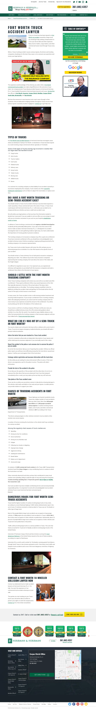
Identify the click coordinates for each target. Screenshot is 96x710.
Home (9, 18)
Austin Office (21, 655)
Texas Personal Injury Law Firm (20, 18)
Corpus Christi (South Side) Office (11, 681)
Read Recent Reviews (75, 72)
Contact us (38, 103)
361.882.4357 (80, 7)
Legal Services (37, 15)
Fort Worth (19, 93)
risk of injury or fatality (46, 479)
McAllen (40, 93)
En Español (34, 1)
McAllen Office (11, 693)
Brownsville (18, 95)
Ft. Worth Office (22, 674)
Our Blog (73, 15)
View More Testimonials (75, 57)
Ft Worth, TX (32, 18)
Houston (25, 93)
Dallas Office (21, 665)
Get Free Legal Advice (64, 7)
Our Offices (49, 15)
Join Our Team (42, 1)
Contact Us (83, 15)
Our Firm (11, 15)
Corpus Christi (33, 93)
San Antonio (28, 95)
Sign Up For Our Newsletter (63, 1)
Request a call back (57, 614)
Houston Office (22, 670)
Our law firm (51, 91)
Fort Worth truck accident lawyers (19, 140)
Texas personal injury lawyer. (26, 316)
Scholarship (51, 1)
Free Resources (61, 15)
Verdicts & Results (23, 15)
